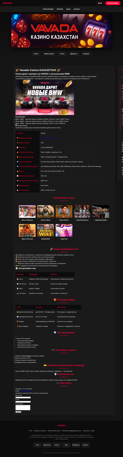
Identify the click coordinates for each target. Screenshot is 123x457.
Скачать (77, 9)
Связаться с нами (88, 430)
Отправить (18, 412)
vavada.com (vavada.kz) (48, 138)
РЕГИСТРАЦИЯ (113, 3)
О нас (30, 430)
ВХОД (100, 3)
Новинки (86, 53)
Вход (68, 9)
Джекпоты (73, 53)
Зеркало (60, 9)
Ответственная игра (54, 430)
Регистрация (48, 9)
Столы (62, 53)
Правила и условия (40, 430)
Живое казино (49, 53)
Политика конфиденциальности (71, 430)
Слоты (36, 53)
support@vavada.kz (25, 391)
